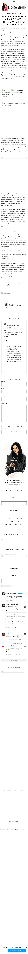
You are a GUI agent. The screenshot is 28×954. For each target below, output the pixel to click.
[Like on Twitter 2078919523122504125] (12, 627)
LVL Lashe (13, 275)
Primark (10, 199)
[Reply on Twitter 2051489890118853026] (6, 654)
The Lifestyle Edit (14, 528)
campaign (3, 237)
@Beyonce (10, 650)
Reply (6, 340)
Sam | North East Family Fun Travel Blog (13, 325)
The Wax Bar (22, 275)
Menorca (19, 140)
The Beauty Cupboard (14, 518)
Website (4, 396)
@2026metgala (13, 634)
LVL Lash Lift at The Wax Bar (14, 790)
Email (4, 388)
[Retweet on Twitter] (9, 631)
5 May (19, 634)
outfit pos (22, 28)
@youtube (17, 645)
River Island (18, 209)
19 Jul (16, 606)
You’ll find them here (7, 78)
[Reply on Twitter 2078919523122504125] (6, 627)
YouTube (9, 645)
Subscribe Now (6, 586)
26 (6, 634)
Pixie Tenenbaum (12, 604)
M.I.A (12, 233)
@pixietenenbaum (9, 606)
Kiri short (21, 71)
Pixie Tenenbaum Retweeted (16, 631)
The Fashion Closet (17, 13)
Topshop (3, 63)
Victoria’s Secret (5, 152)
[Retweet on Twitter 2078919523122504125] (9, 627)
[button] (14, 1)
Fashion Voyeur (14, 7)
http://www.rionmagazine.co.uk (9, 554)
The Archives (14, 515)
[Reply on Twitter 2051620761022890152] (6, 639)
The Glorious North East (14, 525)
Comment (5, 403)
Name (3, 381)
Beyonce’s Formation (20, 144)
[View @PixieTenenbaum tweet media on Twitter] (18, 636)
